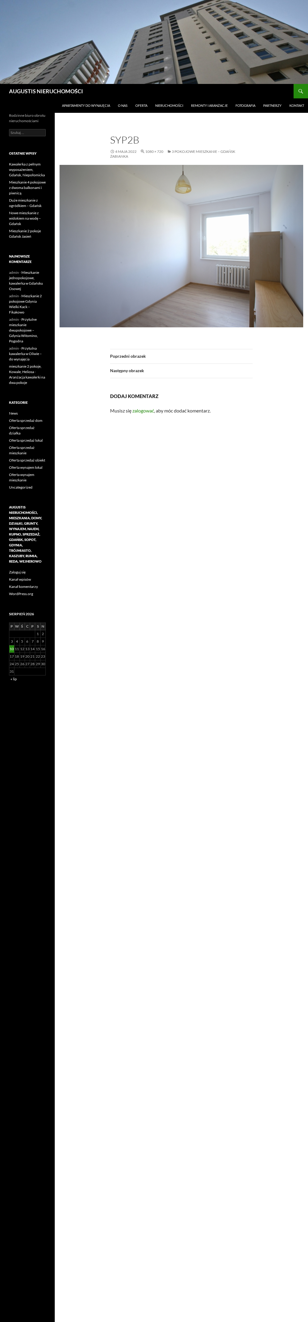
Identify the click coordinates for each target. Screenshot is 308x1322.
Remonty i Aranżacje (209, 105)
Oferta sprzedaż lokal (26, 440)
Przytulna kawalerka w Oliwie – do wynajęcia (25, 353)
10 (12, 649)
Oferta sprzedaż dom (25, 420)
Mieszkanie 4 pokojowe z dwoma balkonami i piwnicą (27, 187)
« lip (14, 679)
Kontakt (296, 105)
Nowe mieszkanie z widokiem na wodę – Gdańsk (25, 218)
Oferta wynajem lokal (25, 467)
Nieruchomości (169, 105)
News (13, 413)
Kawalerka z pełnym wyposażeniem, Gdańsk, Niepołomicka (27, 169)
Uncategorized (20, 487)
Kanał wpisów (20, 579)
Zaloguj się (17, 572)
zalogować (143, 410)
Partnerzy (272, 105)
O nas (123, 105)
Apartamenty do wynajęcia (86, 105)
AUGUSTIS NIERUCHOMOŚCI (46, 91)
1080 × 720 (154, 151)
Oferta (141, 105)
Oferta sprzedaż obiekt (27, 460)
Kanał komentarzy (23, 586)
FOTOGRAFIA (245, 105)
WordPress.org (21, 594)
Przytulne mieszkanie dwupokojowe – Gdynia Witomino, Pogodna (23, 330)
